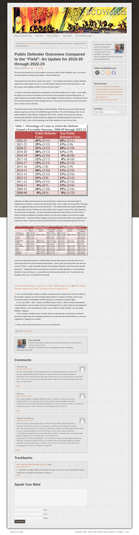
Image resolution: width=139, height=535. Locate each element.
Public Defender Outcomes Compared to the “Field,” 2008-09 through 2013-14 (44, 286)
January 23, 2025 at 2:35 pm (24, 396)
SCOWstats (69, 13)
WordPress (120, 532)
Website (45, 518)
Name (45, 510)
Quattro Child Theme (94, 532)
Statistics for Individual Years (23, 36)
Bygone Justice (67, 36)
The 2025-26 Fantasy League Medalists (108, 86)
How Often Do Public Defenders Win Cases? (32, 464)
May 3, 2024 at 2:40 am (23, 467)
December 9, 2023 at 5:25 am (24, 369)
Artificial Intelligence (53, 36)
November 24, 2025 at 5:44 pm (25, 421)
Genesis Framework (109, 532)
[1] (15, 286)
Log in (127, 532)
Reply (18, 386)
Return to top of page (16, 532)
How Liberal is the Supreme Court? (107, 99)
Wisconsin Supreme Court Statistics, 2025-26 (110, 89)
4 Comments (39, 68)
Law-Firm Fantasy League (83, 36)
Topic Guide (39, 36)
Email (45, 514)
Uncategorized (28, 331)
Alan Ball (30, 68)
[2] (15, 294)
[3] (15, 325)
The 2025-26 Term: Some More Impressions (109, 92)
